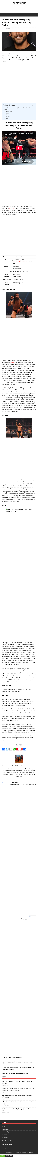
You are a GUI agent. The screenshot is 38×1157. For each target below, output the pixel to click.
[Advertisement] (19, 83)
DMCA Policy (5, 1137)
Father (7, 118)
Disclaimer (4, 1134)
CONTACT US (5, 1129)
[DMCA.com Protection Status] (6, 1156)
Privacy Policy (5, 1132)
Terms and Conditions (8, 1140)
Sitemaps (4, 1148)
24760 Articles (19, 766)
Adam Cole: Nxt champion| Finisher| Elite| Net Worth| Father (18, 108)
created (12, 362)
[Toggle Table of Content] (32, 105)
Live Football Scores (7, 1144)
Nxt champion (9, 111)
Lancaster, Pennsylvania (20, 262)
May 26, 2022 (6, 29)
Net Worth (8, 116)
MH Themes (30, 1152)
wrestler (11, 208)
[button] (36, 14)
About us (4, 1126)
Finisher (7, 113)
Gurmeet (14, 29)
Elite (7, 114)
